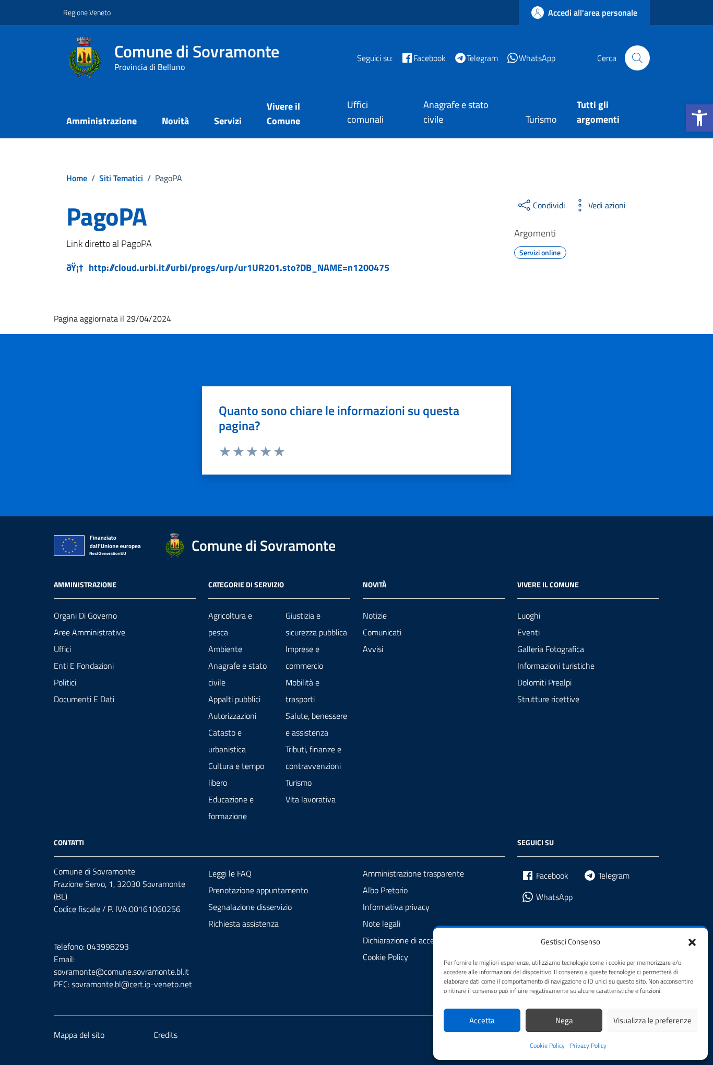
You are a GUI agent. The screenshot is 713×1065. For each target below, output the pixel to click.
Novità (175, 121)
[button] (699, 118)
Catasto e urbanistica (227, 740)
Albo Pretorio (385, 890)
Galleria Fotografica (550, 649)
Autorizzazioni (232, 715)
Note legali (381, 923)
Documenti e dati (84, 699)
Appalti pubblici (234, 699)
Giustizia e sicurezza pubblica (316, 623)
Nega (564, 1020)
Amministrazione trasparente (413, 873)
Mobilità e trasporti (302, 690)
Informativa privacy (396, 907)
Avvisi (373, 649)
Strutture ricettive (548, 699)
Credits (165, 1034)
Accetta (482, 1020)
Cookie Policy (547, 1045)
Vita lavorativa (311, 799)
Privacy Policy (588, 1045)
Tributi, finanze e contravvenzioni (313, 757)
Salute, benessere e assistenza (316, 724)
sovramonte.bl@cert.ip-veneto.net (132, 984)
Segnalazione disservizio (250, 907)
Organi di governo (85, 615)
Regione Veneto (87, 12)
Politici (65, 682)
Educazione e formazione (231, 807)
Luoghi (528, 615)
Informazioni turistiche (556, 665)
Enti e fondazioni (84, 665)
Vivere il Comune (283, 113)
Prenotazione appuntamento (258, 890)
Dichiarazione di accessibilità (411, 940)
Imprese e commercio (304, 657)
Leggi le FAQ (230, 873)
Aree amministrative (89, 632)
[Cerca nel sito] (637, 57)
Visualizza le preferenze (652, 1020)
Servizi (228, 121)
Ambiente (225, 649)
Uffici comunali (365, 112)
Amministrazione (101, 121)
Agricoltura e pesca (230, 623)
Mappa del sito (79, 1034)
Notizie (375, 615)
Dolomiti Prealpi (544, 682)
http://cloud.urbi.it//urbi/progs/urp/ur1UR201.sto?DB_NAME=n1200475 (239, 268)
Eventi (528, 632)
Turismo (541, 119)
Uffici (62, 649)
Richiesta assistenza (243, 923)
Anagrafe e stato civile (456, 112)
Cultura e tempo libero (236, 774)
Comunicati (382, 632)
